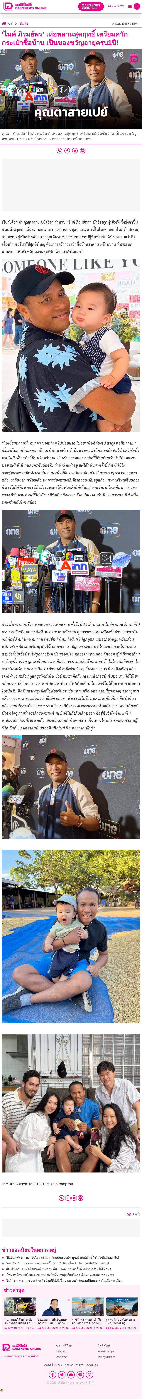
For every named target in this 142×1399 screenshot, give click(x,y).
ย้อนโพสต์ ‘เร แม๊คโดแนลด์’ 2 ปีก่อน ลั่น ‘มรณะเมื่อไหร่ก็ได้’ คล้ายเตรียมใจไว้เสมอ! (59, 1269)
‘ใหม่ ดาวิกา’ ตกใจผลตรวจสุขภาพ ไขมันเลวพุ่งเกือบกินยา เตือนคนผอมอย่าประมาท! (60, 1274)
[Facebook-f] (52, 1374)
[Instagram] (89, 1374)
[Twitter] (74, 1198)
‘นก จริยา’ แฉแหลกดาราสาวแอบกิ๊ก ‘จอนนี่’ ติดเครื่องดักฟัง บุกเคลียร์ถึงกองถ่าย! (57, 1263)
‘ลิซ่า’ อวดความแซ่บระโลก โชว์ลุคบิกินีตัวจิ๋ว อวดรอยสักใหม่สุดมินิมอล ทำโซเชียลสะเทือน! (64, 1280)
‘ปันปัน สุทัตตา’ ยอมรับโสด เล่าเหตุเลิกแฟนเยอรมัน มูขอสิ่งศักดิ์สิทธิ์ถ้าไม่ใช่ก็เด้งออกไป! (62, 1257)
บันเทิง (24, 23)
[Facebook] (68, 1198)
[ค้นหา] (137, 6)
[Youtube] (71, 1374)
